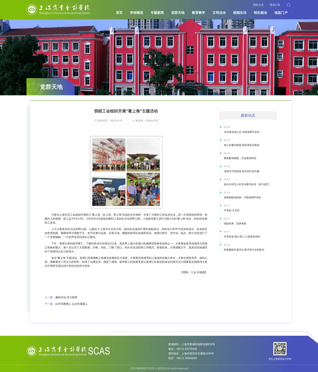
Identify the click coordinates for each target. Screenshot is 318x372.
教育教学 (198, 12)
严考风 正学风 (231, 210)
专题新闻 (157, 12)
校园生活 (239, 12)
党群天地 (178, 12)
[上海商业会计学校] (58, 9)
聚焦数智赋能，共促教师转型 (240, 158)
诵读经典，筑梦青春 (235, 223)
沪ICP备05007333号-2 (143, 368)
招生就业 (260, 12)
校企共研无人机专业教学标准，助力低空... (247, 184)
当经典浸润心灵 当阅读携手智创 (241, 132)
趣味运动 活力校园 (61, 297)
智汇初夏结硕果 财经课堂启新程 (241, 145)
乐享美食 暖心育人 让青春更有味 (242, 236)
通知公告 (275, 4)
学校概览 (136, 12)
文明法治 (219, 12)
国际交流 (258, 4)
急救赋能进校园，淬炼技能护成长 (242, 197)
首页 (119, 12)
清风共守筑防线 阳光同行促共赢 (241, 171)
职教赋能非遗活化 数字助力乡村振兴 (244, 249)
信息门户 (281, 12)
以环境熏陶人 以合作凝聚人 (66, 303)
